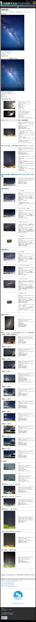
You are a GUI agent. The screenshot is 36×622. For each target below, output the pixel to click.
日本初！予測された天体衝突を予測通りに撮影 (7, 583)
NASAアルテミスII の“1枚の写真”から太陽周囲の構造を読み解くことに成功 (11, 580)
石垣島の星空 (4, 9)
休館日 (6, 609)
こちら (31, 117)
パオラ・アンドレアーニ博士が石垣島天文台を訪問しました (9, 586)
